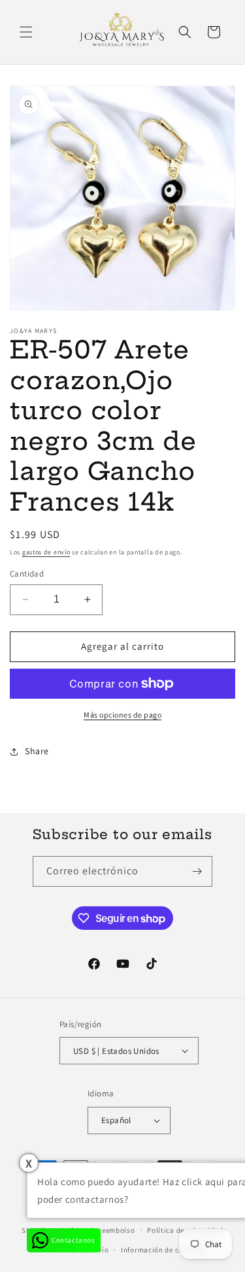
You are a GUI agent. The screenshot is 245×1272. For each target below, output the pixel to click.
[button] (26, 32)
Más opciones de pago (122, 715)
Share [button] (37, 751)
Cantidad (27, 573)
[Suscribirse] (197, 871)
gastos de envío (46, 552)
